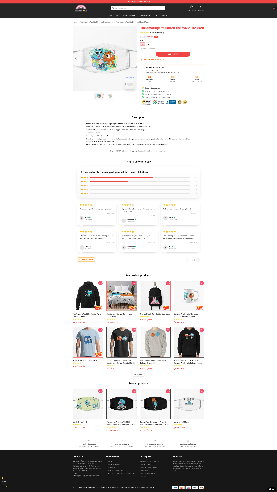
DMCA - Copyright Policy (115, 470)
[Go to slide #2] (110, 96)
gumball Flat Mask (80, 422)
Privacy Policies (112, 467)
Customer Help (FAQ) (147, 473)
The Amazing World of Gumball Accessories (96, 22)
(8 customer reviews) (157, 33)
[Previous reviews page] (187, 260)
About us (110, 461)
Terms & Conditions (113, 464)
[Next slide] (133, 58)
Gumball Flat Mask (181, 422)
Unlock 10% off (4, 482)
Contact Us (144, 470)
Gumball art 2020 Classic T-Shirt (85, 360)
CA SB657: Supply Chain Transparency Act (121, 473)
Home (75, 22)
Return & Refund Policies (148, 467)
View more (138, 374)
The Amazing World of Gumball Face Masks (132, 22)
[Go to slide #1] (99, 96)
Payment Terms (145, 464)
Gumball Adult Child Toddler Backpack (155, 314)
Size (141, 40)
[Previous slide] (76, 58)
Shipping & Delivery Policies (149, 461)
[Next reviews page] (198, 260)
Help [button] (273, 489)
